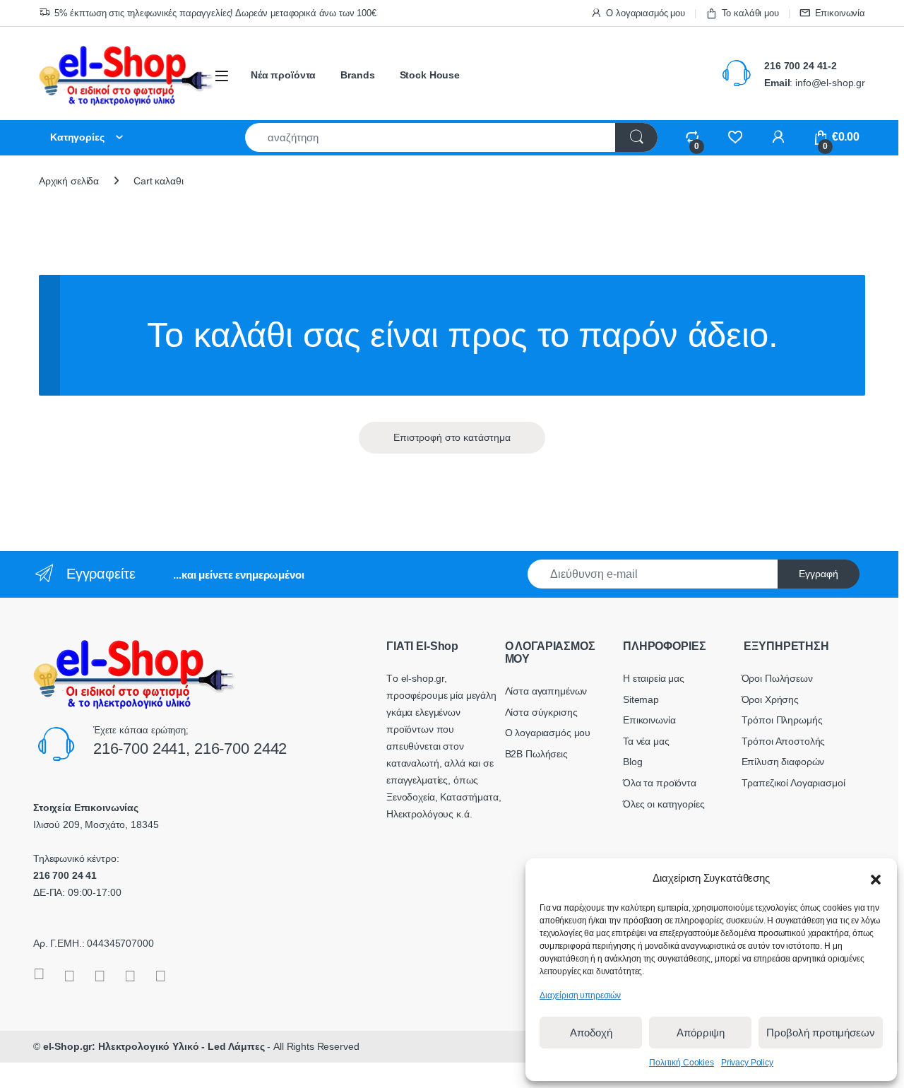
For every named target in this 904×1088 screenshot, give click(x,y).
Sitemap (641, 699)
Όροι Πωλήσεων (777, 678)
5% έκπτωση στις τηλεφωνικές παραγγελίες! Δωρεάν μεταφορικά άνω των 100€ (215, 13)
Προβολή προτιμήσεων (820, 1033)
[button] (876, 878)
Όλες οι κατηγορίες (663, 804)
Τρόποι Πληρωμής (782, 720)
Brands (357, 75)
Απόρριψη (701, 1033)
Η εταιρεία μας (653, 678)
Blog (632, 761)
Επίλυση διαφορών (783, 761)
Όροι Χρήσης (770, 699)
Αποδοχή (591, 1033)
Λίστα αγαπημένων (546, 691)
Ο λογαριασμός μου (645, 13)
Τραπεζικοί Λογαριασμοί (793, 782)
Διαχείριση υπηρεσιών (580, 995)
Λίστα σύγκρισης (541, 712)
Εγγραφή (818, 573)
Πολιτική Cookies (681, 1063)
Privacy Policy (747, 1063)
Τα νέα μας (646, 741)
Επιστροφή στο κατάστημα (452, 437)
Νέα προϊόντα (283, 75)
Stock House (430, 75)
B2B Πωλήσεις (536, 753)
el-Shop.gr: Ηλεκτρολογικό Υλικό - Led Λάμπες (154, 1046)
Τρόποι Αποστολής (784, 741)
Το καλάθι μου (750, 13)
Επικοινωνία (840, 13)
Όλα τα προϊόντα (659, 782)
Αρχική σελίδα (69, 181)
